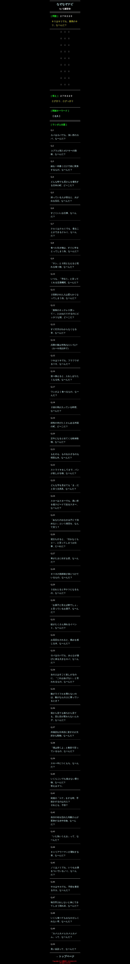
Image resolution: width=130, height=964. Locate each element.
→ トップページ (65, 956)
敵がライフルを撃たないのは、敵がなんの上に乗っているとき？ (65, 697)
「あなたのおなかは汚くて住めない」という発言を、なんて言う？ (65, 523)
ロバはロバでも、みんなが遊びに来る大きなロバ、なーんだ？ (65, 659)
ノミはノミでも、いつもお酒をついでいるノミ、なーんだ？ (65, 871)
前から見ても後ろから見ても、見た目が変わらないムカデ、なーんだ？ (65, 716)
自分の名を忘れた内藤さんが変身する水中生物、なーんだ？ (65, 821)
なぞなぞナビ (65, 4)
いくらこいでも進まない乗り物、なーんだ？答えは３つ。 (65, 782)
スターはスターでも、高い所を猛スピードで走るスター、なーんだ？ (65, 504)
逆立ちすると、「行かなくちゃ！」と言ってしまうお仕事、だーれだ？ (65, 543)
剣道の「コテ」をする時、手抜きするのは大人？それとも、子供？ (65, 801)
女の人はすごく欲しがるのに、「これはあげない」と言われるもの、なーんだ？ (65, 678)
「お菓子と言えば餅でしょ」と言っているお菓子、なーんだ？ (65, 608)
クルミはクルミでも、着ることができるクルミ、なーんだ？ (65, 232)
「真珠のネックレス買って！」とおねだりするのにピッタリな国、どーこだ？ (65, 313)
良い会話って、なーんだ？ (63, 949)
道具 (56, 116)
